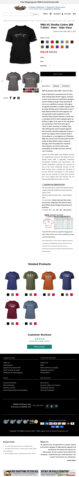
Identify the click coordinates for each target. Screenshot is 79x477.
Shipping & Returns (47, 388)
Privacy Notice (45, 372)
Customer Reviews (9, 383)
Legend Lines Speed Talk (11, 368)
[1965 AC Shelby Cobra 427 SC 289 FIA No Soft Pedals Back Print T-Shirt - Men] (30, 290)
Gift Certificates (9, 385)
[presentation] (19, 294)
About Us (6, 363)
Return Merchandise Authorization (15, 390)
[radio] (42, 42)
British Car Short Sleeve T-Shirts (22, 21)
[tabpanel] (58, 171)
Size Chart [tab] (65, 86)
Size (41, 61)
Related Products (39, 264)
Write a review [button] (39, 347)
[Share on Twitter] (14, 98)
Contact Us (44, 363)
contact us (53, 234)
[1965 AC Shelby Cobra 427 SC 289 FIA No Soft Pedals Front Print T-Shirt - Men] (48, 290)
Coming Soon (8, 365)
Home (5, 21)
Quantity (43, 66)
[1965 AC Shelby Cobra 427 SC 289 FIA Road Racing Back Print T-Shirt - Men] (66, 290)
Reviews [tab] (56, 86)
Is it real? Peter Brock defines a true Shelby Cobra (19, 446)
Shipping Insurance (47, 370)
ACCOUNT (57, 14)
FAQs (42, 365)
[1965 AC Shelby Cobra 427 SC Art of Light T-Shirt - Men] (30, 319)
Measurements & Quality (49, 368)
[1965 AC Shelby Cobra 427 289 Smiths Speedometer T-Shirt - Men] (12, 290)
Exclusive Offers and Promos (50, 385)
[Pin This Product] (18, 98)
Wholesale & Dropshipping (12, 372)
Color (42, 57)
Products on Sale (9, 388)
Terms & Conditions (47, 390)
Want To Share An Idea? (11, 370)
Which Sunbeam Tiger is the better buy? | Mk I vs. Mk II (20, 453)
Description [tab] (46, 86)
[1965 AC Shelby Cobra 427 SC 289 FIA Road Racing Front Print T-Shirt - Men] (12, 319)
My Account (44, 383)
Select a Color (45, 38)
